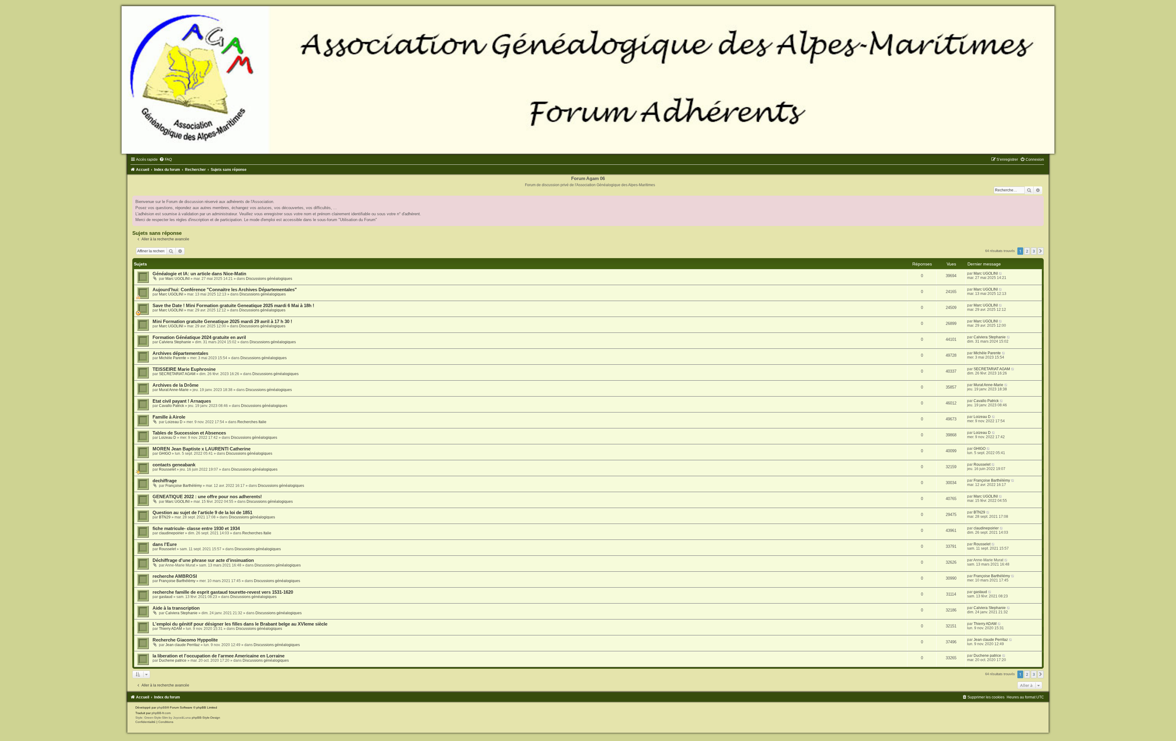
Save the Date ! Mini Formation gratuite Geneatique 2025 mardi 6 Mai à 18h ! (233, 305)
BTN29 (165, 517)
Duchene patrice (173, 660)
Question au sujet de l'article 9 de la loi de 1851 (202, 512)
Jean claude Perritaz (182, 645)
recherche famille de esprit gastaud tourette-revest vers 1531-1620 (223, 592)
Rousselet (167, 469)
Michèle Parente (172, 358)
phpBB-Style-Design (206, 717)
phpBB (162, 707)
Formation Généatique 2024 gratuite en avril (199, 337)
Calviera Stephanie (175, 342)
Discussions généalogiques (269, 278)
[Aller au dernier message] (1001, 273)
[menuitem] (165, 159)
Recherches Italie (251, 422)
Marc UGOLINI (177, 278)
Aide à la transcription (176, 608)
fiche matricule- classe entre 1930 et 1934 (196, 528)
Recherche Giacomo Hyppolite (185, 640)
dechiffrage (165, 480)
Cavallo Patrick (171, 406)
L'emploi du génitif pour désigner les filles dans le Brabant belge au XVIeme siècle (240, 624)
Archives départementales (180, 353)
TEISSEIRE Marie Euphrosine (184, 369)
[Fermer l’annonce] (1039, 200)
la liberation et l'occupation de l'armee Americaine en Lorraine (219, 655)
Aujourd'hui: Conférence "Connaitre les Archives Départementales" (225, 289)
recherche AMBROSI (175, 576)
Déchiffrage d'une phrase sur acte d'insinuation (203, 560)
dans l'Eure (165, 544)
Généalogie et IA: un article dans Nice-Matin (199, 273)
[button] (1041, 251)
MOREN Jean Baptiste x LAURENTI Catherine (202, 448)
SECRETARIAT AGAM (177, 374)
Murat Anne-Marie (174, 390)
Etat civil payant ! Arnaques (182, 401)
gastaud (165, 597)
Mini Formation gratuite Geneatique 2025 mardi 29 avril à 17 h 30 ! (222, 321)
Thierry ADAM (170, 628)
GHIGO (165, 453)
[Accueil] (588, 80)
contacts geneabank (174, 464)
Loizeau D (174, 422)
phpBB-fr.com (161, 713)
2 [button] (1027, 251)
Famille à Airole (169, 417)
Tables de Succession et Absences (189, 433)
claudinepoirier (171, 533)
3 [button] (1034, 251)
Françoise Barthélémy (183, 485)
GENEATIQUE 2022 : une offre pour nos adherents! (207, 496)
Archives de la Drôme (175, 385)
